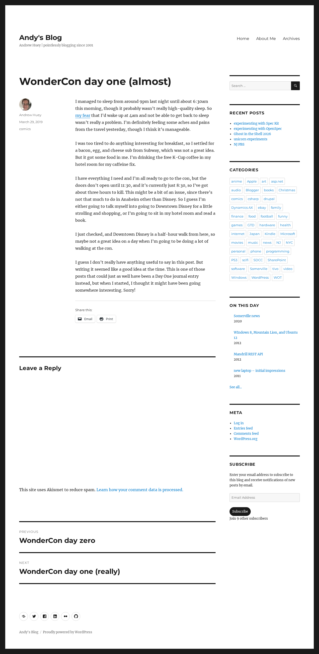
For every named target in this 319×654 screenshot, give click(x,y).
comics (25, 129)
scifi (245, 260)
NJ (278, 242)
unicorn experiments (250, 139)
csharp (253, 199)
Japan (254, 234)
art (264, 181)
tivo (275, 269)
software (238, 269)
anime (236, 181)
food (252, 216)
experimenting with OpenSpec (258, 129)
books (269, 190)
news (267, 242)
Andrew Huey (30, 115)
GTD (250, 225)
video (287, 269)
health (285, 225)
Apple (252, 181)
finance (237, 216)
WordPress (260, 277)
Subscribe (240, 511)
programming (277, 251)
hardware (267, 225)
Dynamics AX (242, 208)
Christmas (287, 190)
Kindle (270, 234)
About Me (266, 38)
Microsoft (287, 234)
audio (236, 190)
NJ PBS (239, 144)
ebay (262, 208)
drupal (269, 199)
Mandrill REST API (248, 354)
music (253, 242)
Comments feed (246, 434)
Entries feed (243, 428)
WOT (278, 277)
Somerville (258, 269)
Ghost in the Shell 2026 (252, 134)
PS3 (234, 260)
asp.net (277, 181)
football (267, 216)
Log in (239, 423)
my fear (82, 115)
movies (237, 242)
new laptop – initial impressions (259, 371)
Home (243, 38)
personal (238, 251)
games (236, 225)
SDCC (258, 260)
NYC (289, 242)
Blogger (252, 190)
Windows (238, 277)
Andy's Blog (40, 37)
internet (237, 234)
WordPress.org (245, 439)
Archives (291, 38)
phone (255, 251)
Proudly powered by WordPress (67, 632)
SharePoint (277, 260)
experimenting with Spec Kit (256, 123)
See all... (236, 387)
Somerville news (247, 316)
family (276, 208)
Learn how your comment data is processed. (139, 489)
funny (283, 216)
